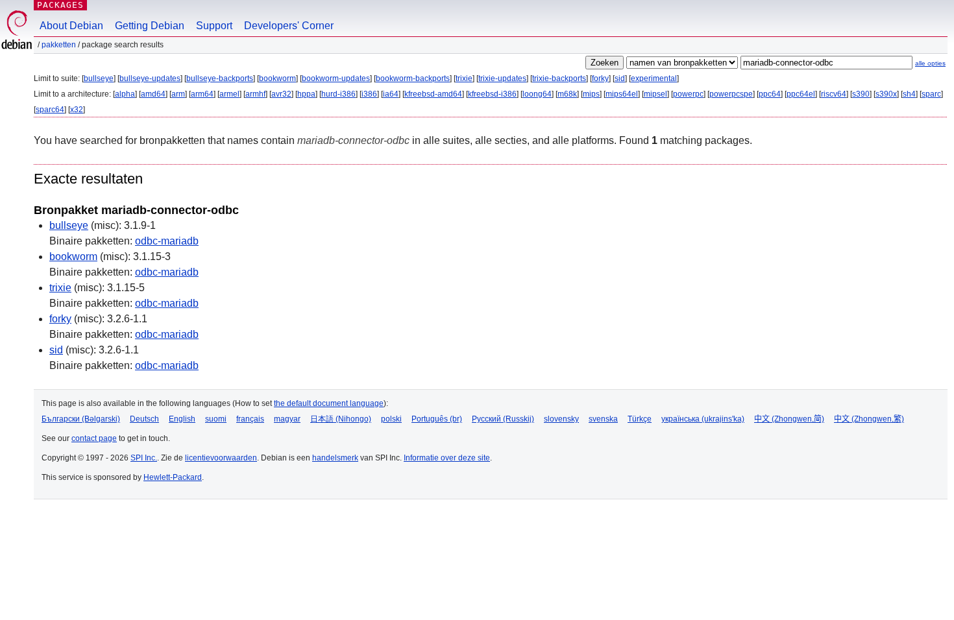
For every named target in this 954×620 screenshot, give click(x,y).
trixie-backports (559, 78)
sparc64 (50, 109)
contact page (94, 438)
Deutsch (144, 418)
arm (178, 94)
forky (600, 78)
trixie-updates (502, 78)
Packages (60, 5)
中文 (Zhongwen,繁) (869, 418)
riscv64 (833, 94)
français (250, 418)
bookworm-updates (336, 78)
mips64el (621, 94)
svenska (603, 418)
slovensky (561, 418)
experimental (654, 78)
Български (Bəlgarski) (81, 418)
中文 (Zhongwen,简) (789, 418)
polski (391, 418)
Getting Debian (149, 25)
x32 (76, 109)
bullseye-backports (219, 78)
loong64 (537, 94)
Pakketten (59, 44)
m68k (567, 94)
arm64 (202, 94)
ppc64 (770, 94)
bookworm (277, 78)
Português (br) (436, 418)
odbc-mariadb (167, 240)
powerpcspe (731, 94)
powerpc (688, 94)
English (182, 418)
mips (591, 94)
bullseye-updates (149, 78)
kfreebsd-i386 (492, 94)
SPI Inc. (143, 457)
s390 (861, 94)
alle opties (930, 63)
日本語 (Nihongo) (340, 418)
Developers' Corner (289, 25)
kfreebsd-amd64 (433, 94)
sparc (931, 94)
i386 (369, 94)
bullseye (99, 78)
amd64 (153, 94)
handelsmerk (335, 457)
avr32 (281, 94)
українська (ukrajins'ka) (702, 418)
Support (214, 25)
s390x (886, 94)
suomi (215, 418)
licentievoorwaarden (221, 457)
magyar (287, 418)
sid (620, 78)
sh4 (909, 94)
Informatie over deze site (447, 457)
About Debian (71, 25)
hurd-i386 (338, 94)
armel (229, 94)
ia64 (390, 94)
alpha (125, 94)
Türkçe (640, 418)
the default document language (329, 403)
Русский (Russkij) (503, 418)
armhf (255, 94)
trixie (464, 78)
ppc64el (801, 94)
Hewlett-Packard (172, 477)
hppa (306, 94)
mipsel (655, 94)
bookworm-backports (413, 78)
